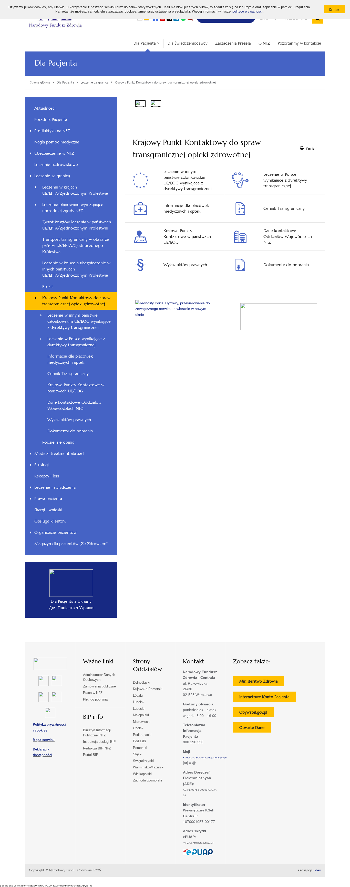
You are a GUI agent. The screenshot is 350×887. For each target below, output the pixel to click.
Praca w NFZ (92, 693)
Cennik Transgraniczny (68, 373)
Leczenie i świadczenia (55, 487)
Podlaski (139, 741)
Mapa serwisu (44, 740)
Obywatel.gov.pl (256, 713)
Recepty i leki (46, 476)
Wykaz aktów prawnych (69, 419)
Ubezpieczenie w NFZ (54, 153)
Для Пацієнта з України (71, 608)
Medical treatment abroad (59, 453)
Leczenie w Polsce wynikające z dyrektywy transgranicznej (76, 342)
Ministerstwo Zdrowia (261, 682)
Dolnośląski (141, 682)
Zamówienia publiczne (99, 686)
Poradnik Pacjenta (50, 119)
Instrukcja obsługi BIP (99, 742)
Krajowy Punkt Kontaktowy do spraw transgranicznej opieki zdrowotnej (76, 301)
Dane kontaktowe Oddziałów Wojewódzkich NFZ (74, 405)
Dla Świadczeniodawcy (188, 43)
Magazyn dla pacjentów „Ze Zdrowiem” (71, 543)
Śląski (137, 754)
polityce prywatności (247, 11)
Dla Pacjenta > (146, 43)
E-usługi (41, 464)
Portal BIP (90, 755)
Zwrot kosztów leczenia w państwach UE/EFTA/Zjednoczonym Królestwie (76, 225)
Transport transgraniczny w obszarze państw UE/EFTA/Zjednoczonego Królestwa (75, 245)
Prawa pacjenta (48, 498)
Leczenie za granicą (52, 176)
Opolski (138, 728)
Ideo (317, 870)
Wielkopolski (142, 774)
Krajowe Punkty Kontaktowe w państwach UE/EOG (75, 388)
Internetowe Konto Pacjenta (267, 698)
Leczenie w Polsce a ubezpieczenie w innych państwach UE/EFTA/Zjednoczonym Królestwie (76, 269)
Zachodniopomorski (147, 780)
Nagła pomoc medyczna (56, 142)
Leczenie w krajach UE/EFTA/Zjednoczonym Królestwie (75, 190)
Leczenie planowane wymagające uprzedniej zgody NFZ (72, 207)
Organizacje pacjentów (55, 532)
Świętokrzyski (143, 761)
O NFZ (264, 43)
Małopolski (141, 715)
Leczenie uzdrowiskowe (56, 164)
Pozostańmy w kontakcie (299, 43)
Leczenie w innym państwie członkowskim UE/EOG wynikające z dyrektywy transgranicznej (79, 321)
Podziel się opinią (65, 443)
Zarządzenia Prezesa (233, 43)
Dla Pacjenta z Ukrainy (71, 601)
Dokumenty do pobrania (70, 431)
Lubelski (139, 702)
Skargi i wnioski (48, 510)
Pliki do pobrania (95, 699)
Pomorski (140, 748)
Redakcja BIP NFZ (97, 748)
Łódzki (138, 695)
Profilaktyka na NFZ (52, 130)
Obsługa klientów (50, 521)
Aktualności (45, 108)
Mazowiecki (141, 722)
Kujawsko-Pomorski (147, 689)
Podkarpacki (142, 735)
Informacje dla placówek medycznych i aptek (70, 359)
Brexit (47, 286)
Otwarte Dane (255, 729)
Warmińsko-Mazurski (148, 767)
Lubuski (139, 709)
